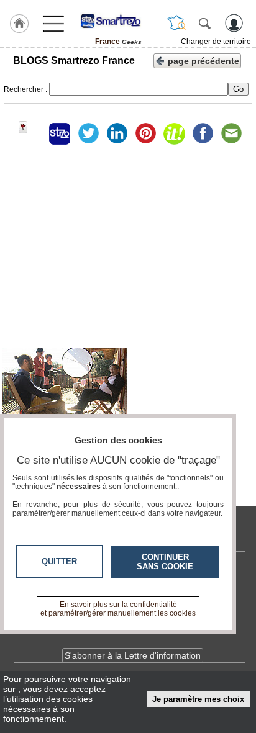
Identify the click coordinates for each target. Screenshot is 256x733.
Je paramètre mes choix (198, 699)
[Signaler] (31, 133)
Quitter (59, 561)
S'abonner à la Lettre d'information (133, 655)
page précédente (203, 61)
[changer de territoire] (176, 23)
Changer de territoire (216, 41)
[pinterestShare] (145, 133)
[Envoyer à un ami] (231, 133)
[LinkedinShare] (116, 133)
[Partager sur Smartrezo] (59, 133)
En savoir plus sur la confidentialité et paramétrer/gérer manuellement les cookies (118, 609)
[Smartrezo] (118, 20)
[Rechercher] (204, 23)
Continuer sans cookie (165, 561)
